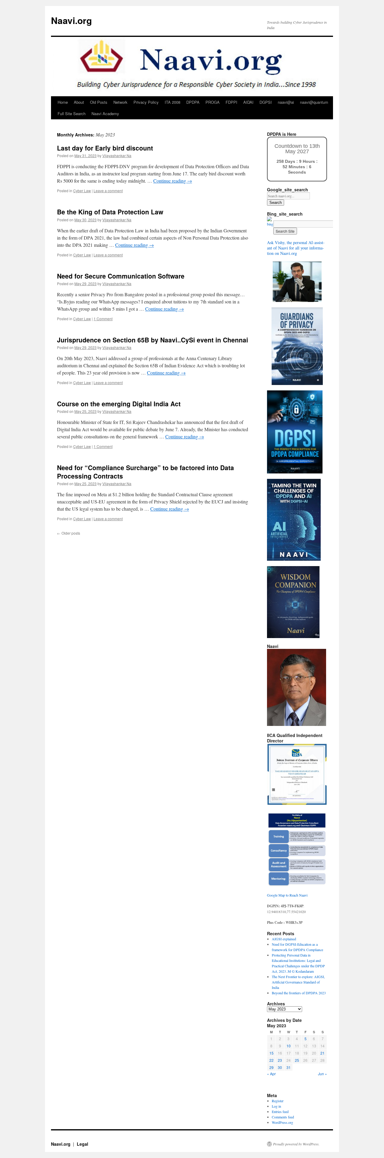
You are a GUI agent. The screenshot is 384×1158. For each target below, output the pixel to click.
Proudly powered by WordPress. (296, 1144)
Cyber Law (82, 190)
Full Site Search (72, 113)
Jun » (322, 1073)
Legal (82, 1144)
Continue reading (172, 181)
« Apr (271, 1073)
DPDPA (193, 102)
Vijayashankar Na (116, 155)
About (79, 102)
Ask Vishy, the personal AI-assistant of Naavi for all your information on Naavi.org (296, 248)
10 (288, 1045)
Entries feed (280, 1111)
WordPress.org (282, 1122)
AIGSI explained (284, 938)
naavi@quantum (314, 102)
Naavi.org (71, 20)
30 (280, 1067)
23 (280, 1060)
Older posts (68, 533)
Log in (276, 1106)
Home (63, 102)
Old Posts (98, 102)
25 (297, 1060)
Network (120, 102)
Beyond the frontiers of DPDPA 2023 (299, 992)
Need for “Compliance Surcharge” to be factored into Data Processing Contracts (145, 471)
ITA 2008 (172, 102)
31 (288, 1067)
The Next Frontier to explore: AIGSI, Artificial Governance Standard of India (298, 982)
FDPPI (231, 102)
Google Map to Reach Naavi (287, 895)
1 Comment (103, 318)
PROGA (213, 102)
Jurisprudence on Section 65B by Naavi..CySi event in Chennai (152, 339)
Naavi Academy (105, 113)
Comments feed (283, 1117)
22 (271, 1060)
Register (278, 1100)
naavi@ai (286, 102)
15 (271, 1052)
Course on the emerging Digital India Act (119, 403)
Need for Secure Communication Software (120, 275)
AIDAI (248, 102)
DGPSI (266, 102)
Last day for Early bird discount (105, 147)
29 (271, 1067)
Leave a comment (108, 190)
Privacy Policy (146, 102)
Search (275, 202)
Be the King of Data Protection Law (110, 211)
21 (322, 1052)
